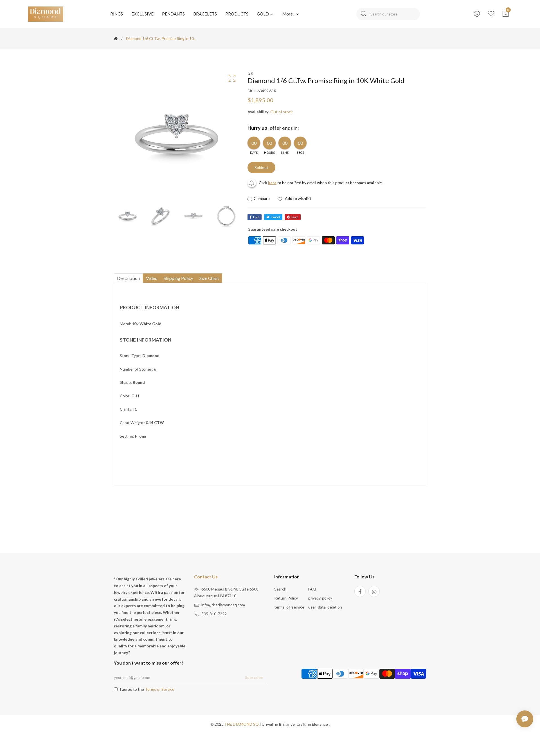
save (294, 217)
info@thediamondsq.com (223, 604)
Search (280, 589)
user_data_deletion (325, 607)
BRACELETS (205, 13)
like (256, 217)
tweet (275, 217)
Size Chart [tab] (209, 278)
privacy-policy (320, 598)
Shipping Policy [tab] (178, 278)
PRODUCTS (236, 13)
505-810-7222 (214, 613)
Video (152, 278)
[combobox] (388, 14)
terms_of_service (289, 607)
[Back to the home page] (116, 39)
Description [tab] (128, 278)
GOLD (263, 13)
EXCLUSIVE (142, 13)
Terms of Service (159, 689)
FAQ (312, 589)
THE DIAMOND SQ (241, 724)
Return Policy (286, 598)
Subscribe (254, 677)
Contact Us (206, 576)
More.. (288, 13)
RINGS (116, 13)
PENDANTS (173, 13)
